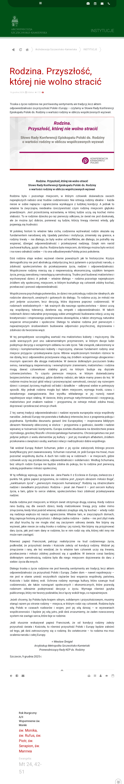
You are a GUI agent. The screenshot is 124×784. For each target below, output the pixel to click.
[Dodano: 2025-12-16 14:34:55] (111, 675)
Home (27, 49)
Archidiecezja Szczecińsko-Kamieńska (35, 24)
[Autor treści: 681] (99, 675)
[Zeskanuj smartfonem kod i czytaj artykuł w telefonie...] (93, 675)
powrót (13, 49)
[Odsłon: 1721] (105, 675)
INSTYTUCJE (90, 49)
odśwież (20, 49)
